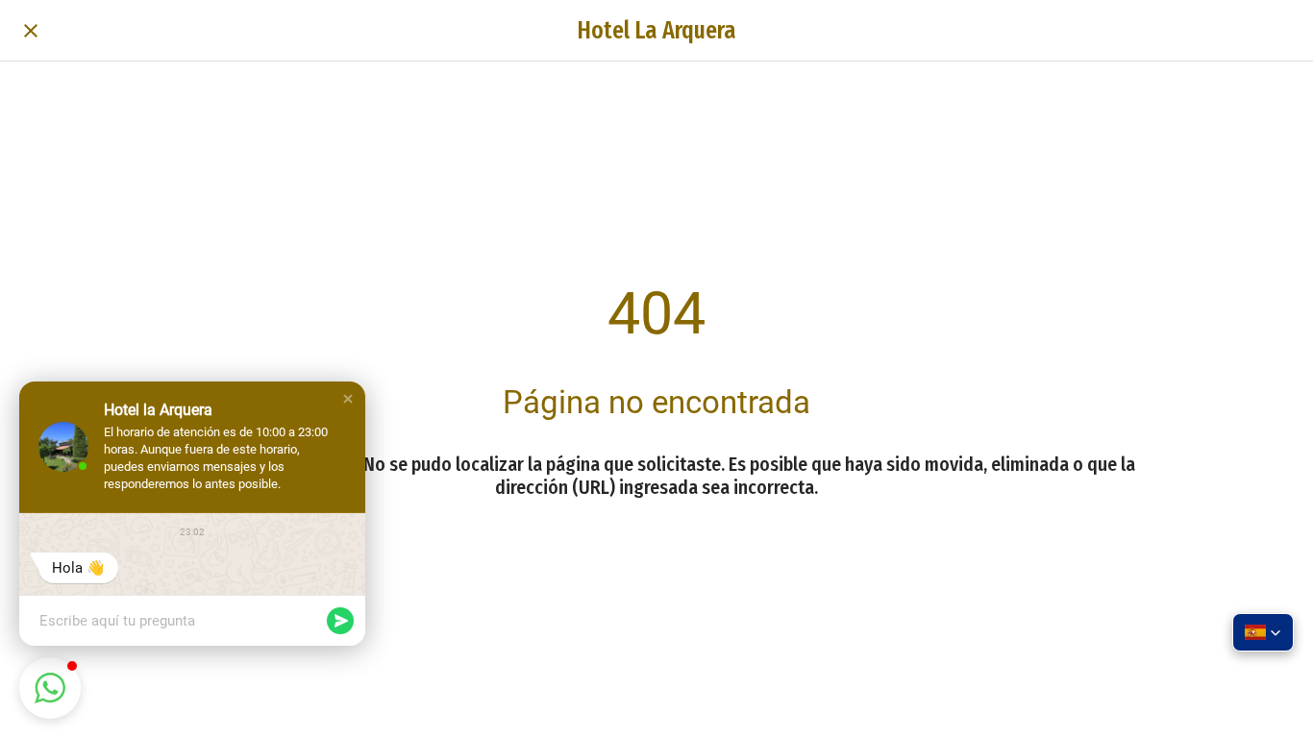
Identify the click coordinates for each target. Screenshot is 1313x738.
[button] (348, 398)
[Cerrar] (30, 30)
